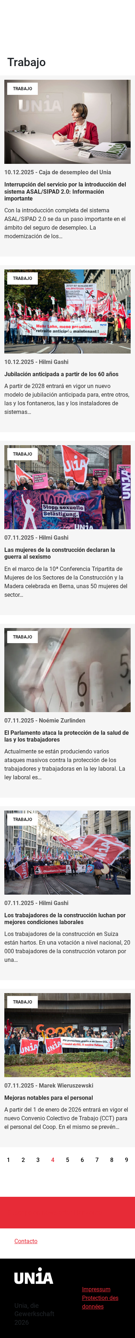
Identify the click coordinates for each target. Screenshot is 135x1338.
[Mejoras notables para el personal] (67, 1068)
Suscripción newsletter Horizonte (54, 1212)
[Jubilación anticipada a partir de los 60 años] (67, 348)
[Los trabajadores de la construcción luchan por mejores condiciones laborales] (67, 893)
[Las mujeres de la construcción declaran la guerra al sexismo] (67, 528)
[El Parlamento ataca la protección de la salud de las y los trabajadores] (67, 711)
